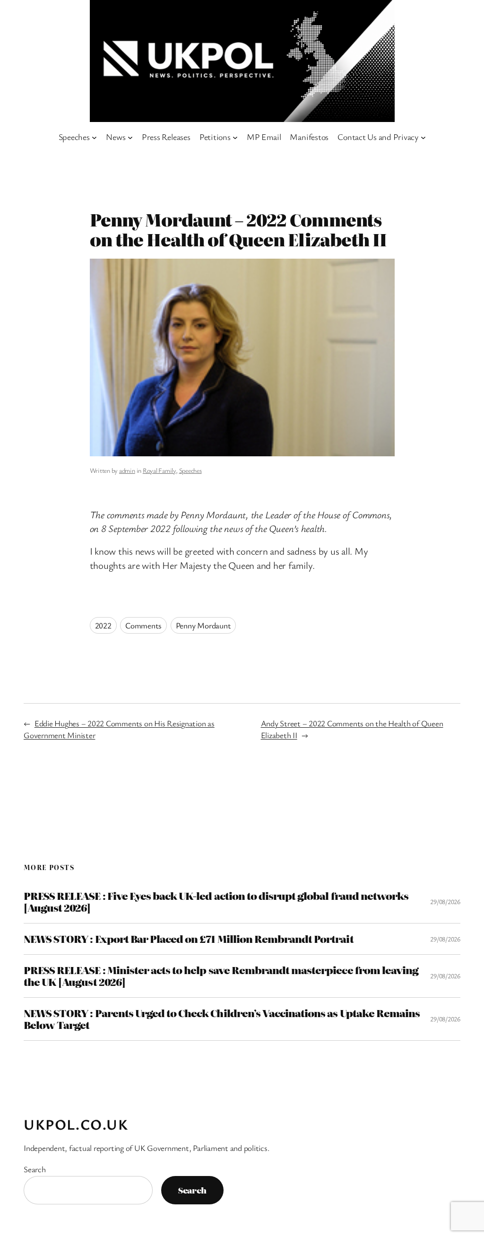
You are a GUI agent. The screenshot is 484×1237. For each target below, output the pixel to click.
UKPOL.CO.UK (76, 1124)
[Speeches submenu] (94, 136)
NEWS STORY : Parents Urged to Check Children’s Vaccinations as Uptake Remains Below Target (222, 1019)
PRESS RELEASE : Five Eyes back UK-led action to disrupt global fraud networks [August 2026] (216, 902)
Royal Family (159, 470)
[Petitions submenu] (235, 136)
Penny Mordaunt (203, 625)
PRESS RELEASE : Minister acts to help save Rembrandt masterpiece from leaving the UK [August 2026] (221, 976)
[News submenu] (130, 136)
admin (127, 470)
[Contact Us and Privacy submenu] (423, 136)
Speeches (190, 470)
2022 (103, 625)
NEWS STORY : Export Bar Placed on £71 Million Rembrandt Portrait (189, 939)
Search (35, 1169)
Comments (143, 625)
